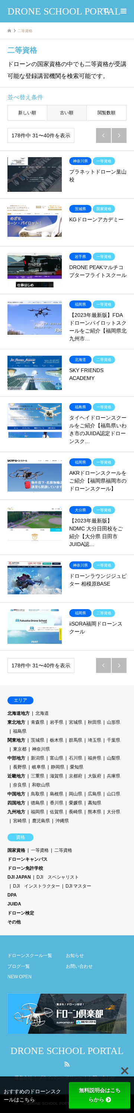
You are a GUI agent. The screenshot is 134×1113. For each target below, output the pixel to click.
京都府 (75, 776)
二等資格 (63, 850)
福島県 (19, 731)
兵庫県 (113, 776)
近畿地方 (16, 776)
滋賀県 (56, 776)
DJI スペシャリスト (57, 877)
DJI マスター (78, 886)
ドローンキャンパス (27, 859)
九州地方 (16, 811)
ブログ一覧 (18, 966)
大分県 (113, 811)
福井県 (94, 758)
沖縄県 (62, 820)
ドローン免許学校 (25, 868)
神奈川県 (41, 749)
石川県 (75, 758)
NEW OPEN (19, 976)
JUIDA (14, 904)
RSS (67, 1064)
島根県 (56, 793)
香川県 (56, 802)
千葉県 (113, 740)
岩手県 (56, 722)
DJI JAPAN (19, 877)
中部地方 (16, 758)
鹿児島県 (41, 820)
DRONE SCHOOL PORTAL (67, 1050)
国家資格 (16, 850)
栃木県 (56, 740)
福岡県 (37, 811)
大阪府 (94, 776)
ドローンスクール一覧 (29, 955)
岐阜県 (38, 767)
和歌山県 (41, 785)
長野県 (19, 767)
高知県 (94, 802)
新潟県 (37, 758)
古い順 (66, 112)
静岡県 (57, 767)
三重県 (37, 776)
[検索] (106, 11)
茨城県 (37, 740)
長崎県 (75, 811)
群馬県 (75, 740)
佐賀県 (56, 811)
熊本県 (94, 811)
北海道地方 (18, 713)
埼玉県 (94, 740)
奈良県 (19, 785)
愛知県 (76, 767)
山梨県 (113, 758)
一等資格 (40, 850)
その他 (14, 922)
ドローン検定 (20, 913)
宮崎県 (19, 820)
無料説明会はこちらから (100, 1095)
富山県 (56, 758)
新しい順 (27, 112)
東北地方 (16, 722)
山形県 (113, 722)
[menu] (123, 11)
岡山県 (75, 793)
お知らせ (75, 955)
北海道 (42, 713)
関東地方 (16, 740)
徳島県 (37, 802)
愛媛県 (75, 802)
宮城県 (75, 722)
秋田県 (94, 722)
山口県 (113, 793)
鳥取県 (37, 793)
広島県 (94, 793)
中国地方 (16, 793)
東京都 (19, 749)
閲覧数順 (106, 112)
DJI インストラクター (36, 886)
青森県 (37, 722)
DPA (12, 895)
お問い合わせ (79, 966)
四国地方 (16, 802)
